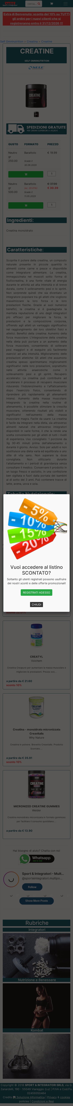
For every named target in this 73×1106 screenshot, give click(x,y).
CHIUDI (36, 604)
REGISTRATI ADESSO (36, 592)
